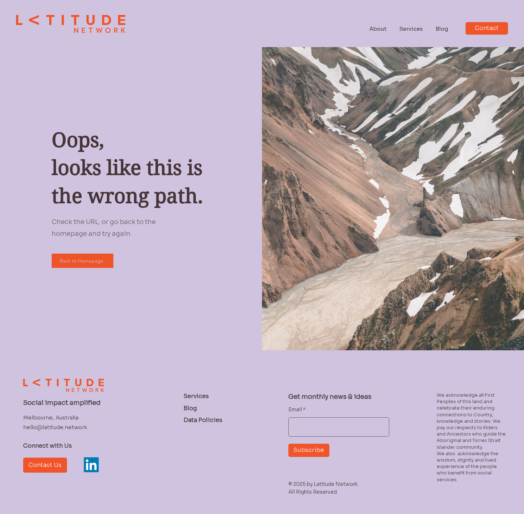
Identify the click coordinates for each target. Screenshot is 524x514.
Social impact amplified (62, 403)
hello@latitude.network (55, 427)
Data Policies (203, 420)
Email (295, 409)
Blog (190, 408)
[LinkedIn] (91, 464)
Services (196, 396)
